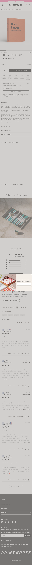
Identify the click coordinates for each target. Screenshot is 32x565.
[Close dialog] (31, 274)
